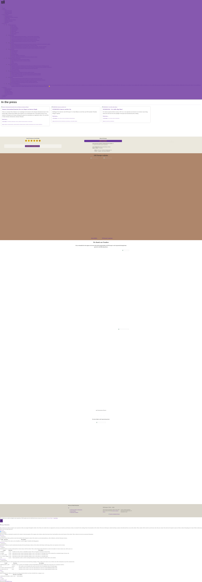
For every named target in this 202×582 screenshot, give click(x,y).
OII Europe (73, 121)
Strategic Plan (14, 53)
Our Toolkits (11, 42)
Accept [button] (48, 518)
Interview (63, 121)
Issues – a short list (15, 32)
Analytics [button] (2, 546)
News (4, 8)
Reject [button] (51, 518)
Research (7, 22)
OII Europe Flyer (14, 50)
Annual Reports (14, 51)
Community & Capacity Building (11, 17)
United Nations (14, 29)
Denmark (13, 121)
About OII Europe (8, 88)
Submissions (13, 31)
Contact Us (5, 95)
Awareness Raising (8, 15)
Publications (11, 35)
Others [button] (1, 570)
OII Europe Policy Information (76, 509)
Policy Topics (14, 26)
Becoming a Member (9, 92)
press (76, 121)
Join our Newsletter (15, 69)
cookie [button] (1, 577)
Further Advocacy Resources (14, 58)
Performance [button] (2, 542)
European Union (14, 27)
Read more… (5, 119)
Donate (4, 96)
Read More (56, 518)
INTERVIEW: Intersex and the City (61, 109)
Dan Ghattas (107, 121)
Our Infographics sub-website (17, 76)
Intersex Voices (14, 63)
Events (16, 121)
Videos (12, 62)
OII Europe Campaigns (107, 238)
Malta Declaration (8, 10)
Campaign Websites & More (14, 70)
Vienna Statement (8, 13)
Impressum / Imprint (74, 512)
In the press (30, 121)
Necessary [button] (2, 530)
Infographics (13, 33)
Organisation (11, 49)
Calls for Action (61, 118)
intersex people (23, 124)
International (72, 118)
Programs (11, 77)
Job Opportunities (14, 54)
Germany (20, 121)
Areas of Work (6, 14)
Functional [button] (2, 535)
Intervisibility (94, 238)
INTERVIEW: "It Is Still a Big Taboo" (113, 109)
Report (27, 124)
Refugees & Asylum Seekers (10, 19)
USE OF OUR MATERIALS (14, 83)
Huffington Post (58, 121)
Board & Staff (7, 90)
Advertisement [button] (3, 559)
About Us (5, 87)
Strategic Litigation (9, 21)
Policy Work (7, 18)
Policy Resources (12, 24)
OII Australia (67, 121)
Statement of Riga (8, 12)
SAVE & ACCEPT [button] (3, 580)
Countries (9, 121)
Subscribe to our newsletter (32, 146)
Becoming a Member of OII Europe (18, 55)
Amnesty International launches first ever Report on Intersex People (19, 109)
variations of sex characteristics (35, 124)
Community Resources (13, 64)
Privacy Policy (73, 511)
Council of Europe (14, 28)
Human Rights (24, 121)
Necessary (3, 531)
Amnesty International (9, 124)
